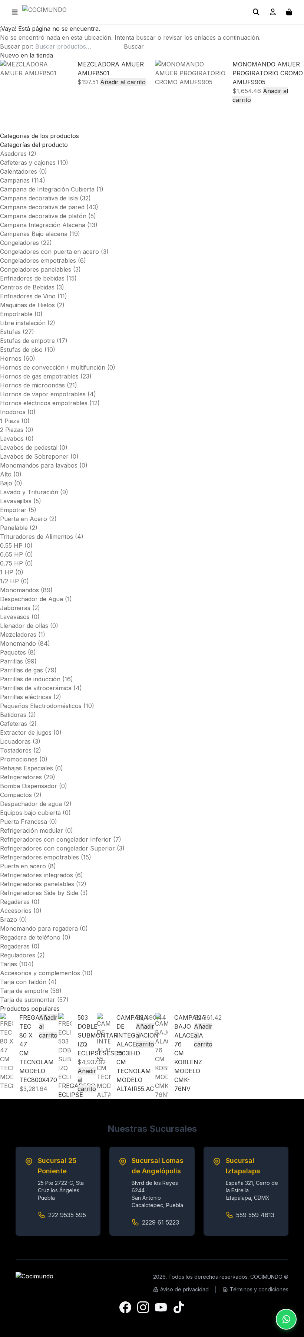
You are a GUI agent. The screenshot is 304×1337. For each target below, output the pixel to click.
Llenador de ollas (24, 625)
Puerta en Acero (23, 518)
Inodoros (13, 412)
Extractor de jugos (26, 732)
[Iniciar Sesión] (273, 12)
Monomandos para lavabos (38, 465)
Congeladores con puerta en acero (49, 251)
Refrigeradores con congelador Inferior (55, 839)
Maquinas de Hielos (27, 305)
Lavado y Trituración (29, 492)
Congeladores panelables (35, 269)
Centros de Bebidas (27, 287)
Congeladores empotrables (38, 260)
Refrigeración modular (31, 830)
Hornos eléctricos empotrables (43, 403)
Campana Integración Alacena (42, 225)
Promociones (18, 759)
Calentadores (18, 171)
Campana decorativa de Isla (39, 198)
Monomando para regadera (39, 928)
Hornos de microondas (32, 385)
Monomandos (19, 590)
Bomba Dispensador (28, 786)
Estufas (10, 331)
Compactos (16, 795)
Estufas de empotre (27, 340)
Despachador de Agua (31, 599)
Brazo (8, 919)
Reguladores (17, 955)
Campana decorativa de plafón (43, 216)
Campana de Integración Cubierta (47, 189)
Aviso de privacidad (184, 1289)
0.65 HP (11, 554)
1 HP (6, 572)
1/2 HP (9, 581)
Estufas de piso (21, 349)
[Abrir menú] (15, 12)
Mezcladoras (18, 634)
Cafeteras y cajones (28, 162)
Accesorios (16, 910)
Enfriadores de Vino (28, 296)
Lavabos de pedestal (28, 447)
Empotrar (13, 510)
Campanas (15, 180)
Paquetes (13, 652)
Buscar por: (16, 46)
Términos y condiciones (259, 1289)
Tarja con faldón (23, 982)
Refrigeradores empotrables (39, 857)
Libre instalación (23, 323)
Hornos (11, 358)
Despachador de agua (31, 803)
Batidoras (13, 714)
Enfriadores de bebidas (32, 278)
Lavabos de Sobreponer (34, 456)
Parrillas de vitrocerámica (36, 688)
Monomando (18, 643)
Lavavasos (15, 616)
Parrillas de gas (21, 670)
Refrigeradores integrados (36, 875)
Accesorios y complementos (40, 973)
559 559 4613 (255, 1215)
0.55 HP (11, 545)
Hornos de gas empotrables (39, 376)
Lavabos (12, 438)
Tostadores (16, 750)
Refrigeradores (21, 777)
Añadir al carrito (123, 82)
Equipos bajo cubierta (30, 812)
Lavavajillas (16, 501)
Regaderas (15, 901)
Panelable (14, 527)
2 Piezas (11, 429)
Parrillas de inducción (30, 679)
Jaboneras (15, 608)
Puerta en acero (23, 866)
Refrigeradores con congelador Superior (57, 848)
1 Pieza (10, 421)
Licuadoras (15, 741)
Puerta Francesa (23, 821)
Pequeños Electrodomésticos (41, 706)
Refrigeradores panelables (37, 884)
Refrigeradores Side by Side (39, 893)
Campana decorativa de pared (42, 207)
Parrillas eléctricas (26, 697)
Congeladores (19, 242)
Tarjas (8, 964)
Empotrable (16, 314)
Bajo (6, 483)
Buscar (134, 46)
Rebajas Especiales (26, 768)
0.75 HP (11, 563)
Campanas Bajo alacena (33, 233)
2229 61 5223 (160, 1222)
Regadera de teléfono (30, 937)
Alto (5, 474)
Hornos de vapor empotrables (43, 394)
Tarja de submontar (27, 999)
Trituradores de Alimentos (36, 536)
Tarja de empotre (24, 990)
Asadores (13, 153)
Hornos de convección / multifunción (52, 367)
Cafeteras (13, 723)
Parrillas (11, 661)
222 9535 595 (67, 1215)
